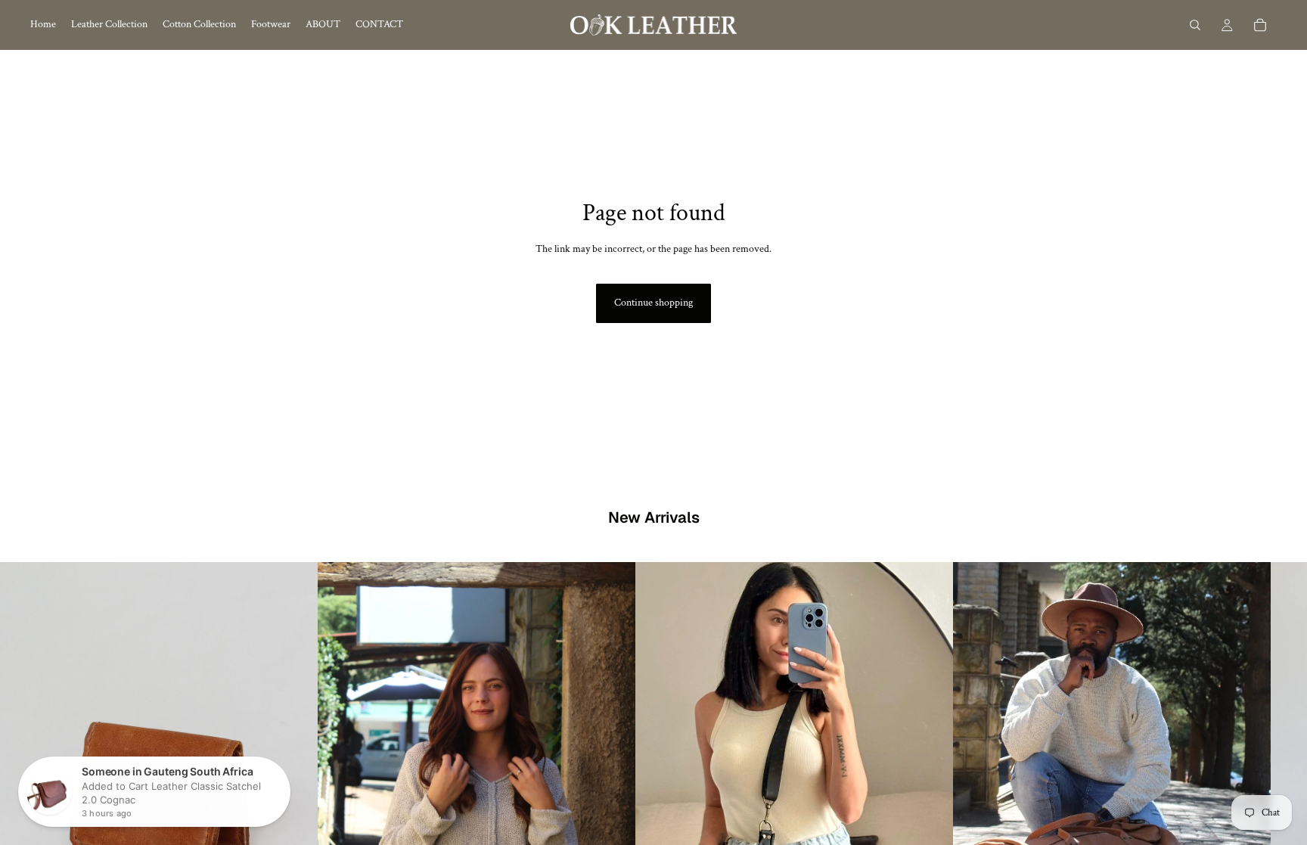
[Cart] (1260, 25)
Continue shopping (653, 302)
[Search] (1195, 25)
